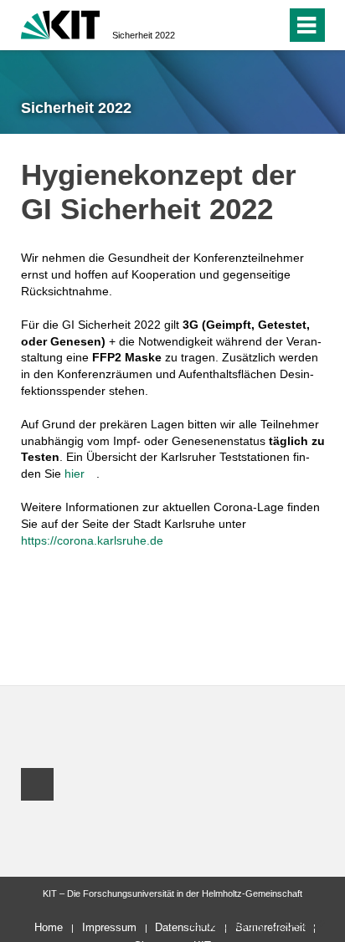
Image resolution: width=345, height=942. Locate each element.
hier (74, 473)
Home (48, 927)
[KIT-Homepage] (60, 23)
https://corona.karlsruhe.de (92, 540)
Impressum (109, 927)
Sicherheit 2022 (143, 35)
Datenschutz (185, 927)
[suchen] (270, 25)
